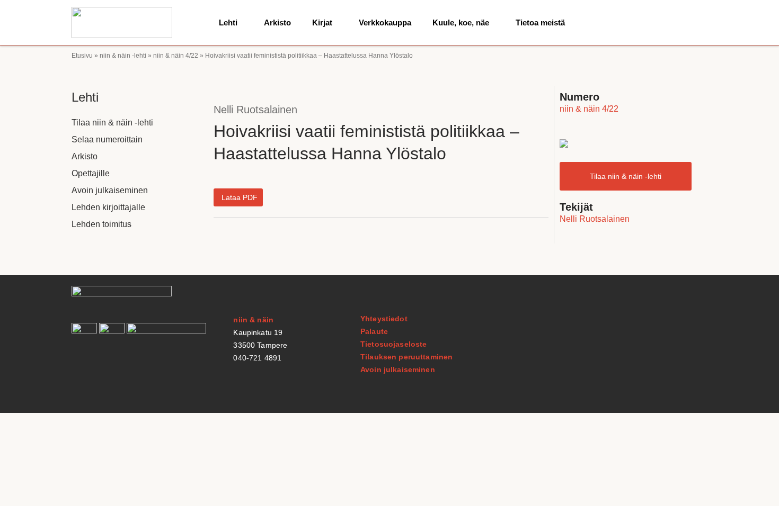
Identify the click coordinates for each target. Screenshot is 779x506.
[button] (238, 197)
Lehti (228, 22)
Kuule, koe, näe (460, 22)
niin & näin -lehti (123, 55)
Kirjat (322, 22)
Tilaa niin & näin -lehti (112, 122)
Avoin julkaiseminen (110, 190)
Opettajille (91, 173)
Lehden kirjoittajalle (108, 207)
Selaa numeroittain (107, 139)
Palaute (374, 331)
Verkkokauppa (385, 22)
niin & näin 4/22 (175, 55)
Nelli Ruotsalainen (255, 109)
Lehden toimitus (101, 224)
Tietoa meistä (540, 22)
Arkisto (277, 22)
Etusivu (82, 55)
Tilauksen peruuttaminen (406, 357)
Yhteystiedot (384, 318)
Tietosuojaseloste (393, 344)
